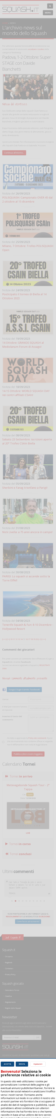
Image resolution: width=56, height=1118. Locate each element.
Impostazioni (37, 1064)
